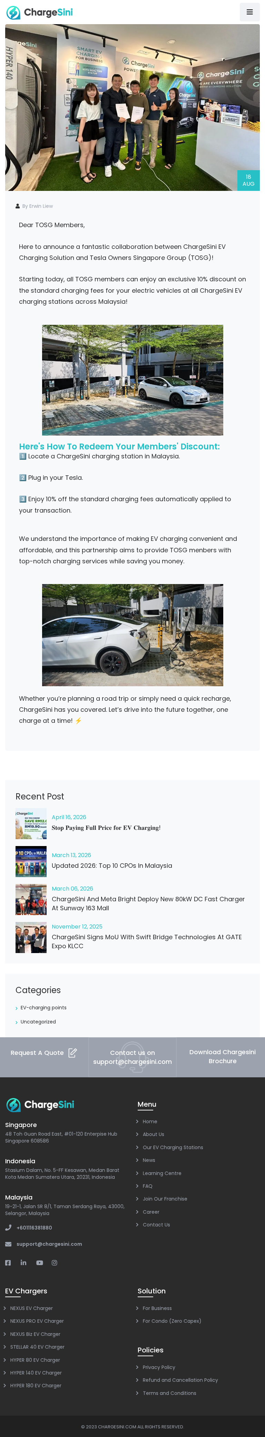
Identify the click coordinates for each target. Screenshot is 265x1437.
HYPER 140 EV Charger (36, 1372)
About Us (153, 1134)
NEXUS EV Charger (31, 1308)
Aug (249, 180)
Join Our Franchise (165, 1198)
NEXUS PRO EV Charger (37, 1321)
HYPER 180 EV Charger (35, 1385)
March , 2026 (71, 855)
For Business (157, 1308)
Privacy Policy (159, 1367)
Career (151, 1211)
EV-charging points (44, 1007)
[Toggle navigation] (250, 12)
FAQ (148, 1186)
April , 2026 (69, 817)
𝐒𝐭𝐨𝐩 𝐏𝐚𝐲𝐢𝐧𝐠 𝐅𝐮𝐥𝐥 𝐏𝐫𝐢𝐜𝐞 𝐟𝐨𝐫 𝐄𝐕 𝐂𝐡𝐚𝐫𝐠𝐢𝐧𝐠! (106, 827)
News (149, 1160)
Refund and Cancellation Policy (180, 1380)
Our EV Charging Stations (173, 1147)
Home (150, 1121)
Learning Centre (162, 1173)
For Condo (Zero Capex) (172, 1321)
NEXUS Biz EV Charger (35, 1334)
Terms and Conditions (169, 1393)
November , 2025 (77, 927)
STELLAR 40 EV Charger (37, 1346)
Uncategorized (38, 1021)
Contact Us (156, 1224)
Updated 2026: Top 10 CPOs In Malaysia (112, 865)
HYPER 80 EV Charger (35, 1360)
